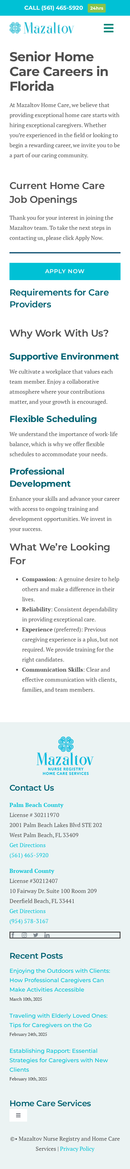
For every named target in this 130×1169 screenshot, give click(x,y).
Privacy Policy (77, 1148)
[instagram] (24, 935)
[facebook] (12, 935)
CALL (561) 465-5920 (54, 7)
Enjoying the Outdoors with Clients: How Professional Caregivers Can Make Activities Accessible (59, 980)
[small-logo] (41, 24)
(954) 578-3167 (29, 921)
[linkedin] (47, 935)
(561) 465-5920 (29, 855)
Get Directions (27, 845)
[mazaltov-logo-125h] (65, 739)
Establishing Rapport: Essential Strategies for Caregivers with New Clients (58, 1060)
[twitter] (35, 935)
